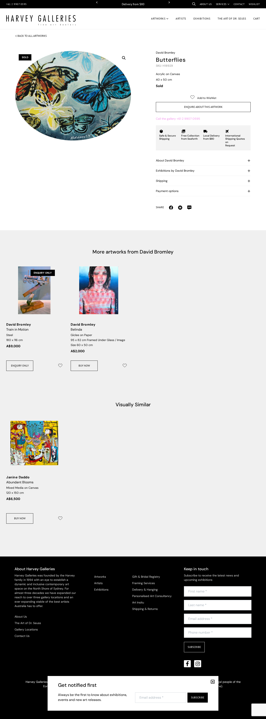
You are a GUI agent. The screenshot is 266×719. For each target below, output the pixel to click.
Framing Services (143, 583)
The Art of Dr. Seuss (28, 623)
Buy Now (84, 365)
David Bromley (165, 52)
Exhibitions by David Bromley (175, 170)
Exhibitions (202, 18)
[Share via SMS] (189, 207)
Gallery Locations (26, 629)
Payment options (167, 191)
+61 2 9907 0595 (16, 4)
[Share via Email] (171, 207)
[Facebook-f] (187, 663)
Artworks (158, 18)
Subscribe (194, 647)
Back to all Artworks (32, 36)
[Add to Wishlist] (60, 365)
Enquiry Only (20, 365)
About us (206, 4)
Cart (256, 18)
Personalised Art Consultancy (152, 596)
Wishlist (254, 4)
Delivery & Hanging (145, 589)
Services (221, 4)
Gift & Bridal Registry (146, 577)
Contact (239, 4)
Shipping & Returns (145, 609)
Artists (181, 18)
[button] (97, 2)
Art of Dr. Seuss (232, 18)
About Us (21, 616)
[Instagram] (197, 663)
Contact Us (22, 636)
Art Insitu (138, 602)
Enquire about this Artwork (203, 107)
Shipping (161, 181)
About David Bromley (170, 160)
